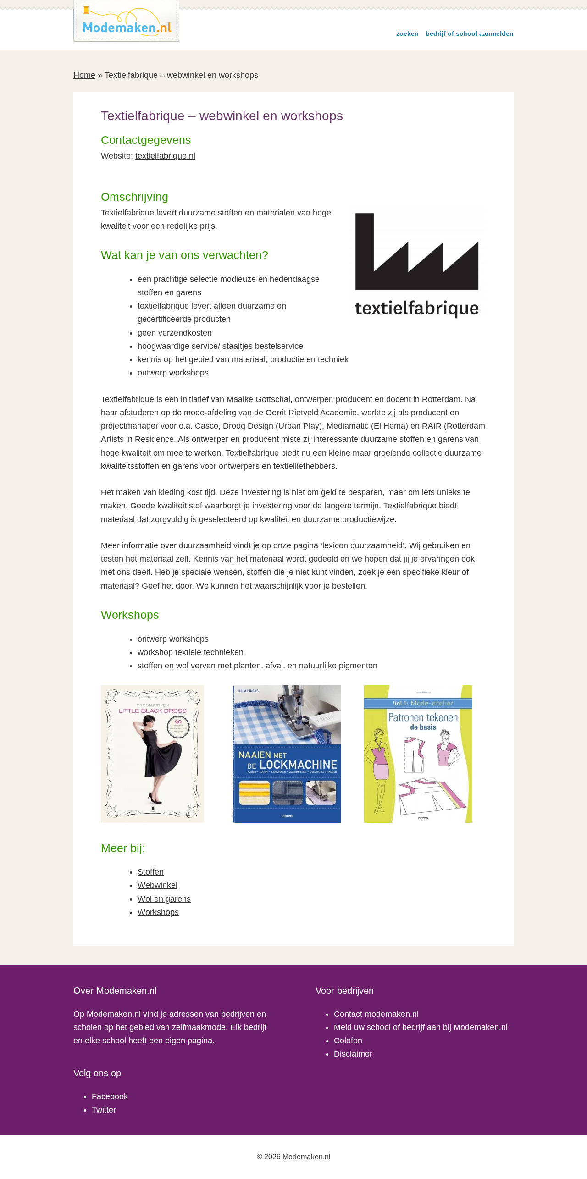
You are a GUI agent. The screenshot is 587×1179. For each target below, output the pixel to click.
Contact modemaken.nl (376, 1014)
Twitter (104, 1109)
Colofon (348, 1040)
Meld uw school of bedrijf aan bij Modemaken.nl (421, 1027)
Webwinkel (157, 885)
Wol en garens (164, 899)
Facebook (110, 1096)
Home (84, 75)
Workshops (158, 912)
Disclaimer (353, 1053)
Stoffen (151, 871)
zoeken (407, 33)
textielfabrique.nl (165, 155)
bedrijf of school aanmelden (470, 33)
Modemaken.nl (126, 21)
